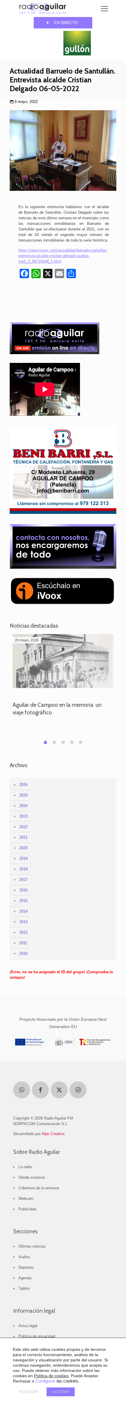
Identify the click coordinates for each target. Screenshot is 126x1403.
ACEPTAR (60, 1392)
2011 (23, 943)
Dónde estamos (31, 1177)
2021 (23, 837)
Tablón (24, 1288)
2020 (23, 848)
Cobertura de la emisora (38, 1188)
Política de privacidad (36, 1336)
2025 (23, 795)
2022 (23, 827)
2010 (23, 953)
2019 (23, 858)
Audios (24, 1257)
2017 (23, 879)
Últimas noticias (32, 1246)
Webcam (25, 1198)
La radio (25, 1167)
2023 (23, 816)
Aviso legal (27, 1326)
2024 (23, 806)
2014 (23, 911)
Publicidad (27, 1209)
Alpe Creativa (53, 1134)
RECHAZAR (28, 1392)
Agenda (24, 1278)
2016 (23, 890)
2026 (23, 784)
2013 (23, 922)
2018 (23, 869)
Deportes (26, 1267)
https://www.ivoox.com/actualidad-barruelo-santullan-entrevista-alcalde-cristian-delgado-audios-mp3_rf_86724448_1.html (63, 256)
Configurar (45, 1381)
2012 (23, 932)
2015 (23, 900)
